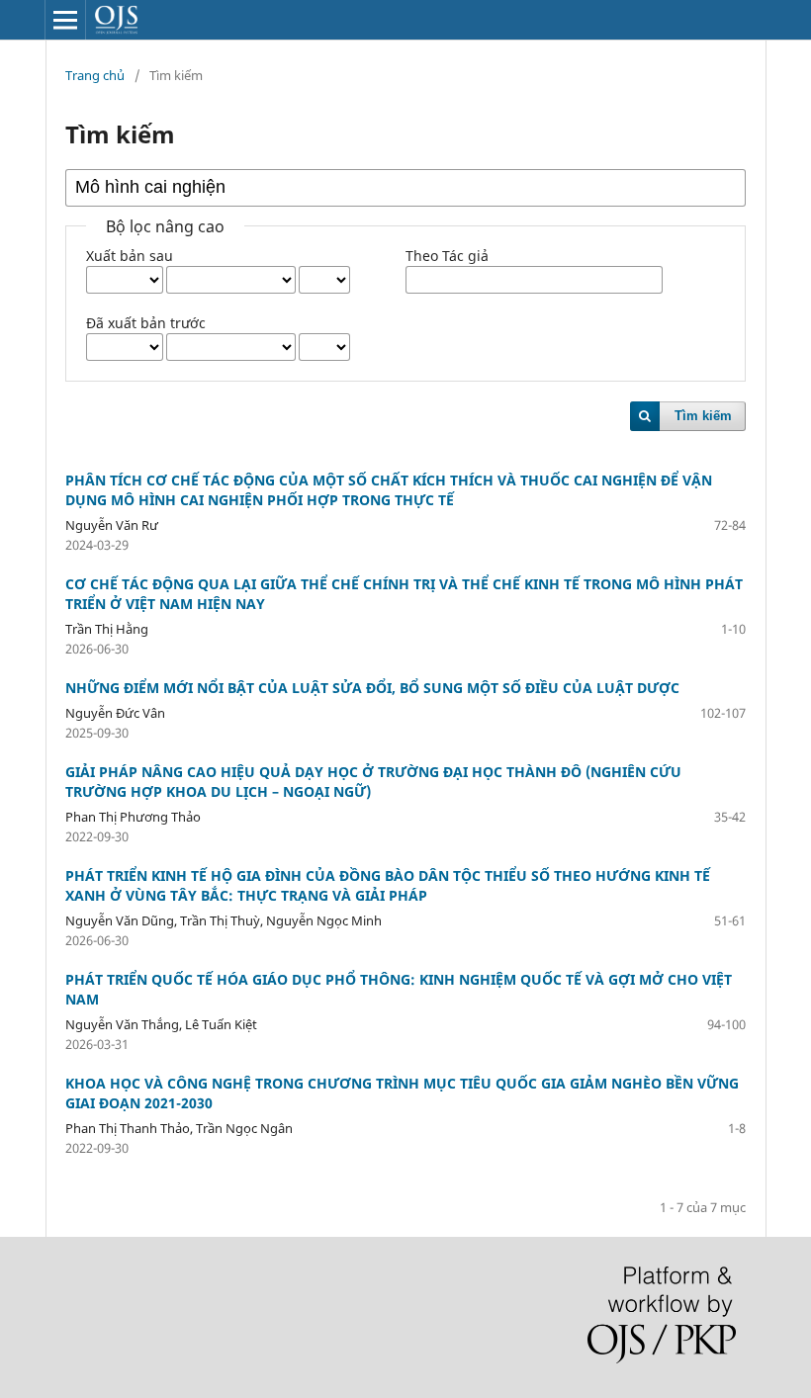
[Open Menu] (65, 20)
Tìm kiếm (703, 415)
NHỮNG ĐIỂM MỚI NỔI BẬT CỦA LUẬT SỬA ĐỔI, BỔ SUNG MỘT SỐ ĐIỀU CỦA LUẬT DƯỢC (372, 687)
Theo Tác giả (447, 255)
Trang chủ (95, 75)
